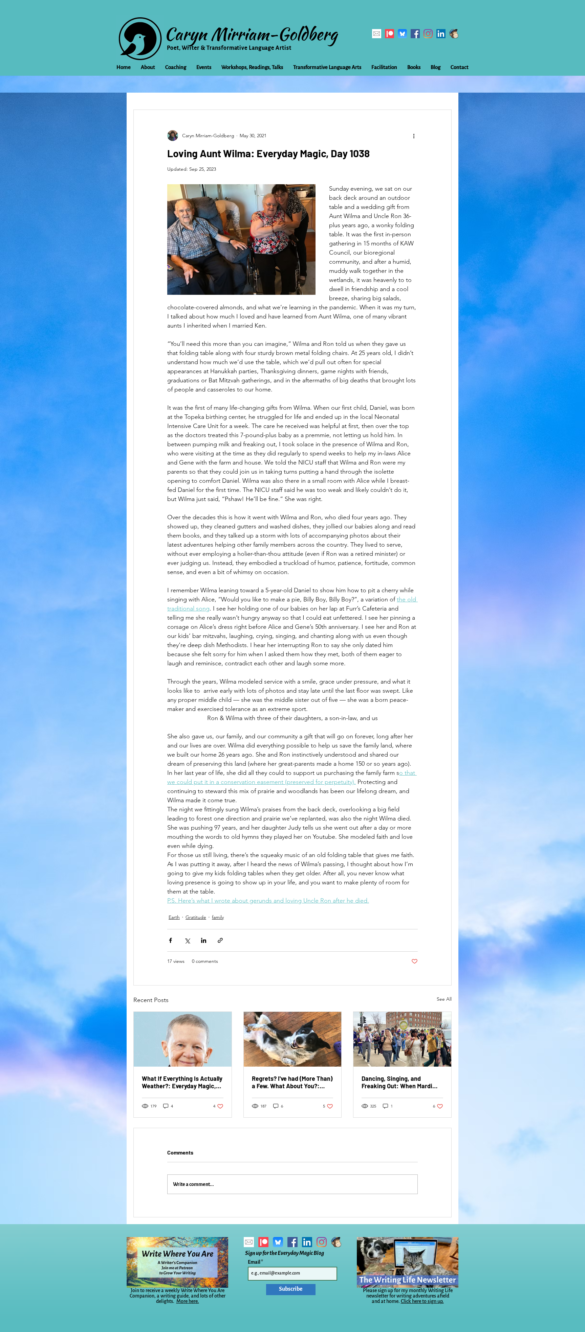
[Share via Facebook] (170, 940)
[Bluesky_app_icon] (402, 33)
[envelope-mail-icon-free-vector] (376, 33)
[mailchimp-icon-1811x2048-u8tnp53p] (453, 33)
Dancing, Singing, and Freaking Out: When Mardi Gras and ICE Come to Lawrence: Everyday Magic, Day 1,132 (399, 1082)
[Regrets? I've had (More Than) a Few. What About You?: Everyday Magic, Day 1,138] (293, 1039)
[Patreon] (389, 33)
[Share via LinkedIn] (203, 940)
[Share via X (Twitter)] (187, 940)
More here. (187, 1301)
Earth (174, 917)
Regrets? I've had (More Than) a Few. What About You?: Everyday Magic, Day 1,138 (292, 1082)
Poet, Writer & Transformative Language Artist (229, 48)
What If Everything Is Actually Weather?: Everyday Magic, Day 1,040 (182, 1082)
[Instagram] (428, 33)
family (218, 917)
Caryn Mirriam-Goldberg (250, 34)
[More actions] (414, 136)
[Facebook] (415, 33)
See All (444, 999)
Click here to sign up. (422, 1301)
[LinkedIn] (441, 33)
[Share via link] (220, 940)
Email (254, 1262)
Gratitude (196, 917)
